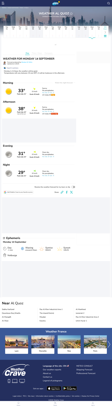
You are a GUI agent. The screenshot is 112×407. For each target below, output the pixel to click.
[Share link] (62, 192)
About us (47, 373)
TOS (24, 396)
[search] (108, 3)
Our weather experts (52, 369)
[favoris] (71, 13)
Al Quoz (26, 7)
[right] (109, 344)
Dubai (21, 7)
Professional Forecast (85, 373)
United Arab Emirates (13, 7)
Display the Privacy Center (90, 396)
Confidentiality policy (63, 396)
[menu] (3, 3)
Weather (4, 7)
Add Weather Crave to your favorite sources (20, 192)
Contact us (47, 377)
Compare (48, 53)
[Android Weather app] (70, 388)
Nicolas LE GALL (26, 62)
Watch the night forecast (64, 83)
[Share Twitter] (71, 192)
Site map (31, 396)
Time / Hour (37, 53)
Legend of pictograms (52, 380)
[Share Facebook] (66, 192)
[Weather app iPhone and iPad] (54, 388)
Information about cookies (45, 396)
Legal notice (17, 396)
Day (27, 53)
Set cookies (76, 396)
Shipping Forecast (84, 369)
